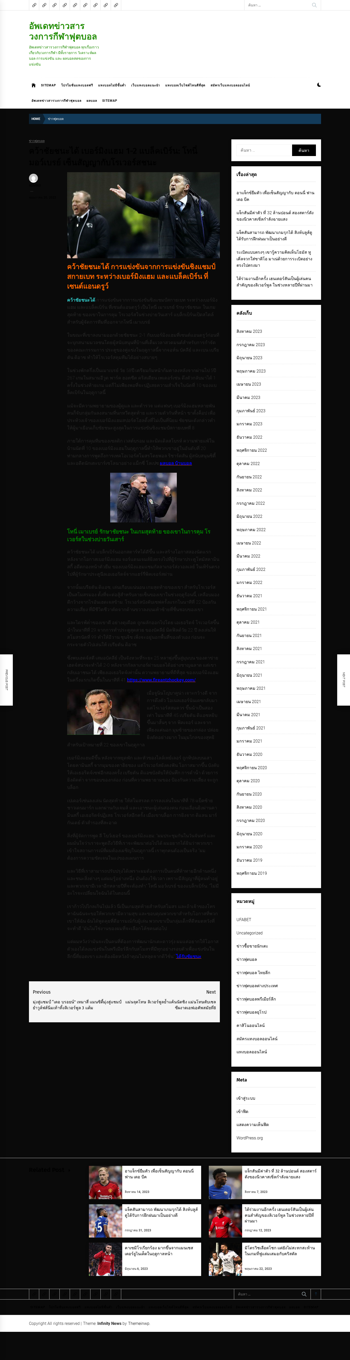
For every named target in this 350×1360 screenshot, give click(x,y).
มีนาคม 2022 (248, 556)
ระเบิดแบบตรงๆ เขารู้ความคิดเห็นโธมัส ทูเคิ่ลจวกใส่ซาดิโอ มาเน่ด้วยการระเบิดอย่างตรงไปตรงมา (274, 259)
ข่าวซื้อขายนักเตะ (252, 946)
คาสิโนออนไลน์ (250, 1025)
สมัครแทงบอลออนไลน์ (256, 1038)
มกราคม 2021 (249, 741)
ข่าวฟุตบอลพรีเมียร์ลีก (256, 999)
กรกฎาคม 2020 (250, 820)
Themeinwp (138, 1323)
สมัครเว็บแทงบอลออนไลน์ (230, 85)
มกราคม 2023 (249, 423)
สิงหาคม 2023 (249, 331)
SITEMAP (48, 85)
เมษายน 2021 (248, 701)
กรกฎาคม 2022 (250, 503)
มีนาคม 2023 (248, 397)
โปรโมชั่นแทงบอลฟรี (77, 85)
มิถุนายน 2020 (249, 833)
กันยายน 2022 (249, 477)
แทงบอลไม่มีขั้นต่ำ (112, 85)
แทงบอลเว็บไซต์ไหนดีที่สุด (185, 85)
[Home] (33, 85)
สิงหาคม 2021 (249, 648)
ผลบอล (92, 100)
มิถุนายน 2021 (249, 675)
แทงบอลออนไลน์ (251, 1051)
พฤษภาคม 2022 (251, 529)
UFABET (243, 919)
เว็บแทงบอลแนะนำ (145, 85)
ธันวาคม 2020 (249, 754)
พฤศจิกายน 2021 (251, 609)
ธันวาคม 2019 (249, 860)
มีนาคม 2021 (248, 714)
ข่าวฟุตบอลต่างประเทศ (257, 985)
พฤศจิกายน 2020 (251, 767)
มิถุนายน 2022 (249, 516)
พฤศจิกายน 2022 (251, 450)
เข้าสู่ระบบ (245, 1098)
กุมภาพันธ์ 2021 (250, 728)
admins (35, 185)
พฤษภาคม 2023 (251, 371)
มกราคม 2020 (249, 846)
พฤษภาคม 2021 (251, 688)
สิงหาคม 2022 (249, 490)
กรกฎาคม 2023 (250, 344)
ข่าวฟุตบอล (37, 141)
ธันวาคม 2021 (249, 595)
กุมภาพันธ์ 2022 (250, 569)
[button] (319, 85)
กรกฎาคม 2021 (250, 662)
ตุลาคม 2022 (248, 463)
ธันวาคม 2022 (249, 437)
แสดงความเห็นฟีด (252, 1124)
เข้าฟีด (242, 1111)
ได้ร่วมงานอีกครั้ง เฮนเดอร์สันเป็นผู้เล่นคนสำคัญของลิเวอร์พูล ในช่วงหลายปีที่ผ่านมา (279, 1215)
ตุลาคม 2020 (248, 780)
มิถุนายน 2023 (249, 357)
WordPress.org (249, 1138)
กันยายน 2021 (249, 635)
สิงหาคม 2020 (249, 807)
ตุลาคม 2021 (248, 622)
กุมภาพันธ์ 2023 (250, 410)
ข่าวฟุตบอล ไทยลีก (253, 972)
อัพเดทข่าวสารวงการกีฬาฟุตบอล (63, 31)
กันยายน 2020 (249, 794)
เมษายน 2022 (248, 543)
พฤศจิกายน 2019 (251, 873)
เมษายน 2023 (248, 384)
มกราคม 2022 (249, 582)
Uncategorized (249, 933)
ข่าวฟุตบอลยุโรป (251, 1012)
